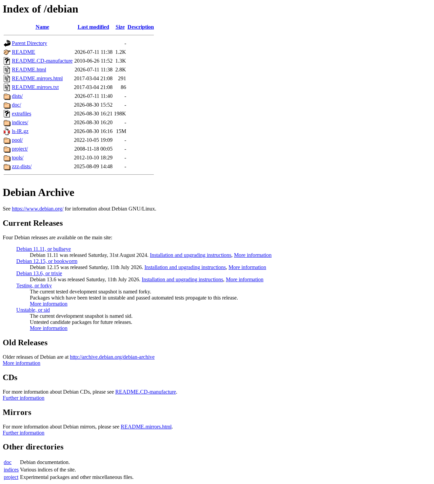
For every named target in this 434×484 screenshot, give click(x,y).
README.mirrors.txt (35, 87)
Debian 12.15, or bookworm (46, 261)
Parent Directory (29, 43)
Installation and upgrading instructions (190, 255)
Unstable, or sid (33, 310)
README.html (29, 69)
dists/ (17, 96)
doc (8, 462)
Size (120, 27)
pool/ (17, 140)
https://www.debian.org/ (37, 209)
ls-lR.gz (20, 131)
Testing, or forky (34, 285)
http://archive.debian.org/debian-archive (112, 357)
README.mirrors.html (37, 78)
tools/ (17, 157)
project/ (20, 149)
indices (11, 469)
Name (42, 27)
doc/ (16, 105)
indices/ (20, 122)
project (11, 477)
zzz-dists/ (22, 166)
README (23, 52)
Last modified (93, 27)
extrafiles (21, 113)
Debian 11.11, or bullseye (43, 249)
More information (253, 255)
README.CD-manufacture (42, 61)
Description (140, 27)
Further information (23, 398)
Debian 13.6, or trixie (39, 273)
